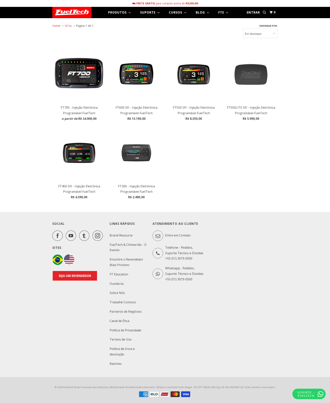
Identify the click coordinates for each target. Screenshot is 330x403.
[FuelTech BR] (57, 264)
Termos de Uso (121, 339)
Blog (201, 12)
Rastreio (116, 364)
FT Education (119, 274)
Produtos (118, 12)
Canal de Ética (119, 321)
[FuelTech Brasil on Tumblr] (85, 235)
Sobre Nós (117, 293)
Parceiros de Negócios (126, 311)
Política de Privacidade (125, 330)
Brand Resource (121, 235)
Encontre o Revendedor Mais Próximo (126, 262)
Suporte (148, 12)
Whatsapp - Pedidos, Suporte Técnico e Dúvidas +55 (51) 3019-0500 (184, 273)
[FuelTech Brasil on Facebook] (58, 235)
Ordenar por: (268, 26)
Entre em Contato (177, 235)
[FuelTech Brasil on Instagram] (98, 235)
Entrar (253, 12)
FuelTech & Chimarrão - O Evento (128, 247)
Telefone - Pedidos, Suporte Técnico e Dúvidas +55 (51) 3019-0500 (184, 253)
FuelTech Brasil (72, 387)
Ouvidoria (117, 284)
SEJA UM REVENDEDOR (75, 276)
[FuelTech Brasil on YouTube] (72, 235)
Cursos (176, 12)
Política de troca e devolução (122, 351)
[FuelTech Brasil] (71, 12)
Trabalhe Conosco (123, 302)
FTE (222, 12)
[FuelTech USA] (69, 264)
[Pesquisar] (264, 12)
